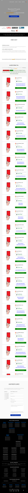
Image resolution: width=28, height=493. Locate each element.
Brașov (10, 34)
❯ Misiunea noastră (4, 486)
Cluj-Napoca (20, 70)
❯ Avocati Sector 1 (11, 423)
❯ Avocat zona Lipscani (5, 458)
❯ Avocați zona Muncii (5, 450)
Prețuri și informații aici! (21, 100)
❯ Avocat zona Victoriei (18, 446)
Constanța (16, 34)
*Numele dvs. (12, 393)
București (4, 34)
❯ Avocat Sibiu (14, 476)
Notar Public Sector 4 (6, 481)
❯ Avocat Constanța (23, 468)
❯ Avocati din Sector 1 (17, 423)
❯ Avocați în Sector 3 (4, 425)
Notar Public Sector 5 (14, 481)
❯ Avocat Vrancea (23, 476)
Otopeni (24, 463)
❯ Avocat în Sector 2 (20, 436)
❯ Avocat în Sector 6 (20, 439)
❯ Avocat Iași (6, 474)
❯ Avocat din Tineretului (22, 452)
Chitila (13, 463)
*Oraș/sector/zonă (12, 396)
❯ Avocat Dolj (23, 469)
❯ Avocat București (14, 469)
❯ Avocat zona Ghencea (14, 457)
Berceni (3, 463)
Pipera (12, 464)
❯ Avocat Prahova (14, 474)
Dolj (19, 34)
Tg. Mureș (13, 73)
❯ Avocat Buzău (14, 470)
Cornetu (19, 463)
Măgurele (21, 463)
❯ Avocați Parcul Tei (5, 451)
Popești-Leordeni (15, 464)
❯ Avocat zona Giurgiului (22, 450)
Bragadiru (6, 463)
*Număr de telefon (13, 401)
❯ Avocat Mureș (6, 476)
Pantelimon (9, 464)
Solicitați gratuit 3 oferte (6, 70)
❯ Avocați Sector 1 (24, 423)
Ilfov (7, 34)
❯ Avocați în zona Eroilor (5, 456)
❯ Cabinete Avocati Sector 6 (12, 432)
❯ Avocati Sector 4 (11, 425)
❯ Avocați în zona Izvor (5, 457)
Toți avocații (11, 70)
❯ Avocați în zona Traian (14, 451)
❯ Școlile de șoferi (17, 486)
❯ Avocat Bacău (6, 470)
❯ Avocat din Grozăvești (14, 458)
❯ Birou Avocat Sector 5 (7, 439)
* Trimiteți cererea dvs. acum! (15, 415)
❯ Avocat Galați (23, 470)
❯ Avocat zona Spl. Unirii (22, 451)
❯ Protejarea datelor (23, 486)
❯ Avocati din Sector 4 (17, 425)
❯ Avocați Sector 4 (24, 425)
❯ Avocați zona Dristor (14, 449)
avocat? (19, 59)
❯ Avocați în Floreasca (18, 444)
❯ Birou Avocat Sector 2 (7, 437)
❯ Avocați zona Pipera (5, 452)
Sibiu (11, 73)
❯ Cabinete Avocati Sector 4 (12, 431)
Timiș (24, 34)
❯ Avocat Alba (6, 468)
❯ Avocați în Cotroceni (5, 455)
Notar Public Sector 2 (14, 480)
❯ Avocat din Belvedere (14, 455)
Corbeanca (16, 463)
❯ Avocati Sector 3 (11, 424)
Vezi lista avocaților (14, 16)
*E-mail (11, 398)
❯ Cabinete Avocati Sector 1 (12, 429)
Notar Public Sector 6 (23, 481)
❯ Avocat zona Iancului (5, 449)
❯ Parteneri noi (10, 486)
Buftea (8, 463)
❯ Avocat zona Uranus (5, 459)
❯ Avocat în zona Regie (14, 459)
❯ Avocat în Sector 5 (20, 438)
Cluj (13, 34)
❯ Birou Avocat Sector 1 (7, 436)
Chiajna (11, 463)
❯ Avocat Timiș (23, 474)
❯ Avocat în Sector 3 (20, 437)
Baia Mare (16, 73)
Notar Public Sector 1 (6, 480)
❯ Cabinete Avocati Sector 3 (12, 430)
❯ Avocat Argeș (6, 469)
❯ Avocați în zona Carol (22, 449)
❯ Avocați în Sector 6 (4, 427)
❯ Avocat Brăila (14, 468)
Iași (21, 34)
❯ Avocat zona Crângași (14, 456)
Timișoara (24, 70)
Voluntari (19, 464)
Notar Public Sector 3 (23, 480)
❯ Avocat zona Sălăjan (14, 450)
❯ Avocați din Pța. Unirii (14, 452)
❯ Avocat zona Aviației (18, 442)
